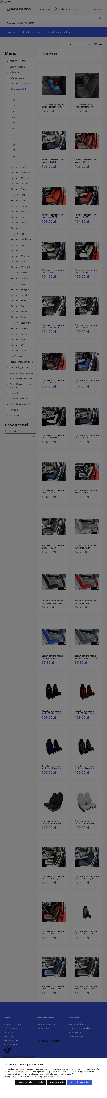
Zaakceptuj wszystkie (79, 1082)
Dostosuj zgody (56, 1082)
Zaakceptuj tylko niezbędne (30, 1082)
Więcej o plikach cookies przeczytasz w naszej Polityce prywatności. (32, 1076)
